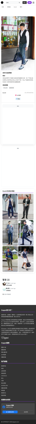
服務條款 (3, 350)
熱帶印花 (3, 393)
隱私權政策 (4, 352)
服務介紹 (3, 347)
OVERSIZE (4, 376)
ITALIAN (5, 88)
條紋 (2, 368)
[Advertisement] (18, 126)
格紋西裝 (3, 395)
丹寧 (2, 380)
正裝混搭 (3, 371)
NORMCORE (4, 385)
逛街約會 (11, 88)
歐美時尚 (3, 366)
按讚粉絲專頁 (11, 412)
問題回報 (3, 357)
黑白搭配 (3, 383)
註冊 (29, 2)
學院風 (3, 390)
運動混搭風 (4, 388)
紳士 (2, 378)
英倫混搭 (3, 373)
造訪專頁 (26, 412)
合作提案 (3, 354)
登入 (25, 2)
